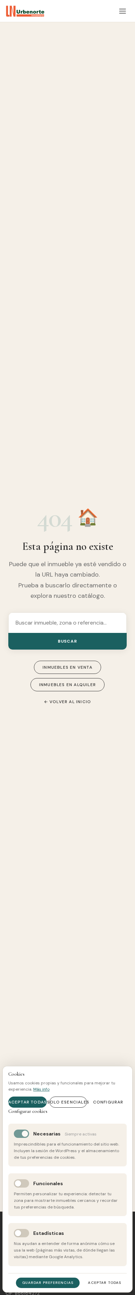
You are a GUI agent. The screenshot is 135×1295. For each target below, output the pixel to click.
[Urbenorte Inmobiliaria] (25, 11)
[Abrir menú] (122, 11)
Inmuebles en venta (67, 667)
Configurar (108, 1102)
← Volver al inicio (67, 701)
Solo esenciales (68, 1102)
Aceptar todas (27, 1102)
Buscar (67, 641)
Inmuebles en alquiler (67, 684)
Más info (41, 1089)
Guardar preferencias (48, 1282)
